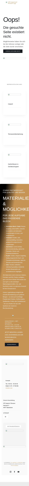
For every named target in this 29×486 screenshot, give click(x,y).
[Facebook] (14, 471)
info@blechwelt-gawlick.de (13, 328)
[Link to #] (22, 8)
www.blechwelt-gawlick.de (13, 326)
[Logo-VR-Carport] (12, 2)
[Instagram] (10, 471)
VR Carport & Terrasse (16, 462)
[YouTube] (18, 471)
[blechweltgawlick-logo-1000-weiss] (18, 315)
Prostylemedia (14, 465)
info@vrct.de (9, 388)
